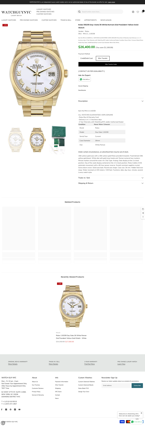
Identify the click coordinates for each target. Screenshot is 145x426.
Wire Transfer (102, 58)
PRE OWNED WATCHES (45, 12)
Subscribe (137, 385)
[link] (18, 255)
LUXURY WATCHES (43, 9)
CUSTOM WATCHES (43, 14)
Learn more (111, 2)
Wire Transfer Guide (111, 64)
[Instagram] (6, 409)
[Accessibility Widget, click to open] (3, 423)
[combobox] (101, 11)
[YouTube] (19, 409)
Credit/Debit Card (86, 58)
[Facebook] (1, 409)
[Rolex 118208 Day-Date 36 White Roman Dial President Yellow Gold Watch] (72, 306)
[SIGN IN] (133, 12)
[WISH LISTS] (138, 12)
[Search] (100, 11)
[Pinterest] (10, 409)
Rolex (87, 31)
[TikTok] (15, 409)
